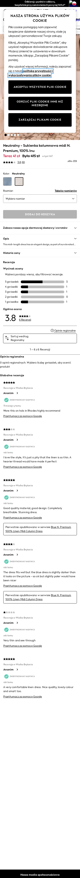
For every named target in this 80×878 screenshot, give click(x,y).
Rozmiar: (8, 190)
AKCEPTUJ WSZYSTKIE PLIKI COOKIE (40, 87)
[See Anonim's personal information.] (17, 393)
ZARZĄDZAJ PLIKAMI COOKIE (40, 119)
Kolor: (6, 173)
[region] (40, 71)
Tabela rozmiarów (66, 190)
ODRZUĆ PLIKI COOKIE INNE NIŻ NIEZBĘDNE (40, 103)
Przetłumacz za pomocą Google (22, 416)
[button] (5, 135)
